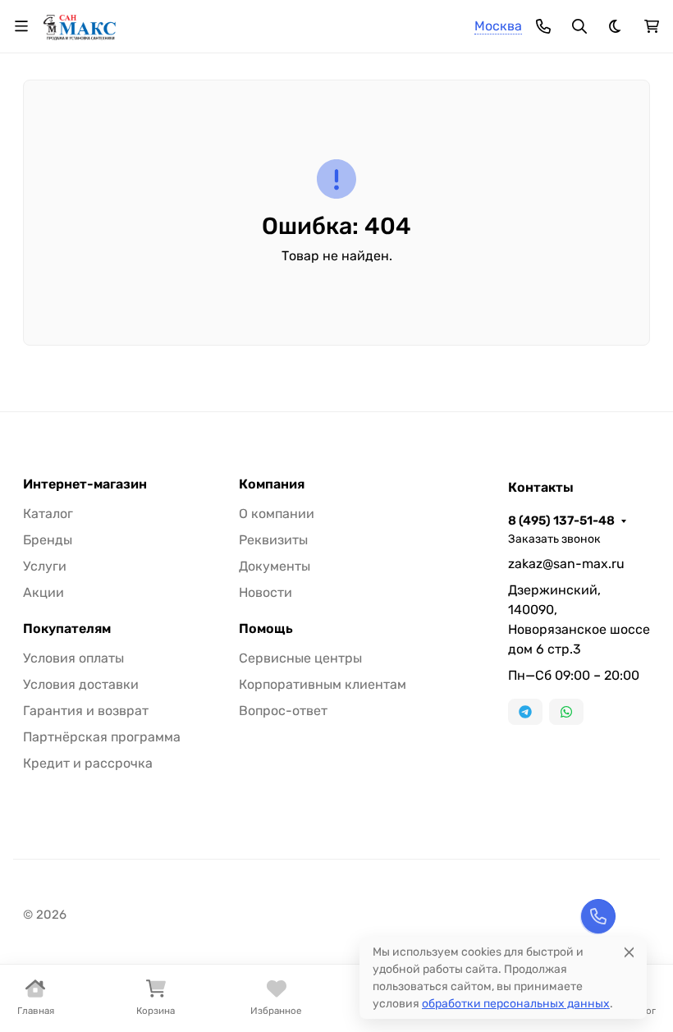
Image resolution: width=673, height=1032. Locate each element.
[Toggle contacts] (543, 26)
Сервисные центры (300, 658)
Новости (265, 592)
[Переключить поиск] (579, 26)
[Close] (629, 952)
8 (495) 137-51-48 (561, 520)
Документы (274, 566)
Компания (271, 484)
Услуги (44, 566)
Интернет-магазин (85, 484)
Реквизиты (273, 540)
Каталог (48, 513)
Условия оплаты (73, 658)
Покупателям (67, 628)
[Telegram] (525, 712)
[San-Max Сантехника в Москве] (80, 25)
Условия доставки (81, 684)
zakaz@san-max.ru (566, 563)
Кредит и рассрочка (88, 763)
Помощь (266, 628)
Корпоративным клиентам (322, 684)
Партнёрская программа (102, 737)
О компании (276, 513)
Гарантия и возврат (86, 710)
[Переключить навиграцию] (21, 26)
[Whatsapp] (566, 712)
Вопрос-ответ (283, 710)
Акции (43, 592)
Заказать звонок (554, 539)
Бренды (47, 540)
